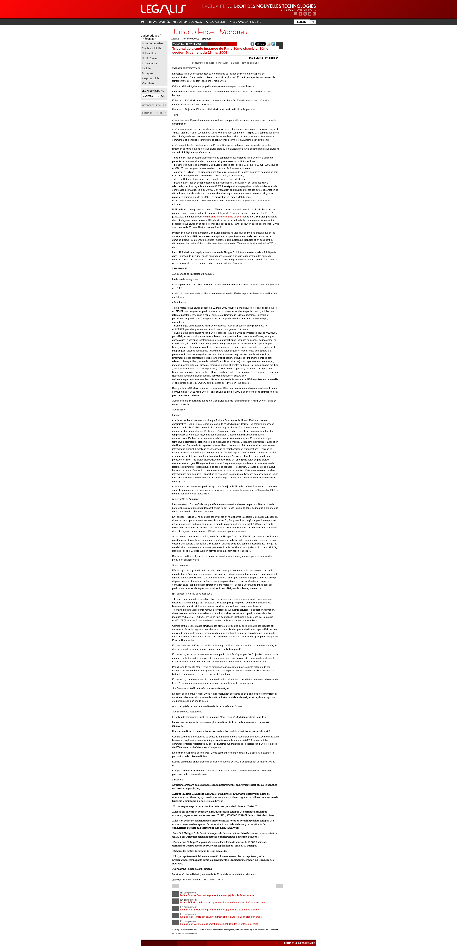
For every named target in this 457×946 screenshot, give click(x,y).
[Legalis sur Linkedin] (309, 14)
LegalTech (217, 22)
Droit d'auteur (150, 58)
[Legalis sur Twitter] (300, 14)
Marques (147, 73)
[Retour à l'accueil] (144, 22)
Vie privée (148, 83)
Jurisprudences (189, 22)
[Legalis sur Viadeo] (305, 14)
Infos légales (306, 943)
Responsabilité (151, 78)
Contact (289, 943)
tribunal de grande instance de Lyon (223, 216)
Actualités (161, 22)
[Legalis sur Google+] (314, 14)
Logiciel (146, 68)
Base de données (152, 43)
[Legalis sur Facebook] (295, 14)
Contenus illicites (152, 48)
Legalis (153, 105)
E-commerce (149, 63)
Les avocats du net (248, 22)
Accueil (175, 39)
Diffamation (149, 53)
